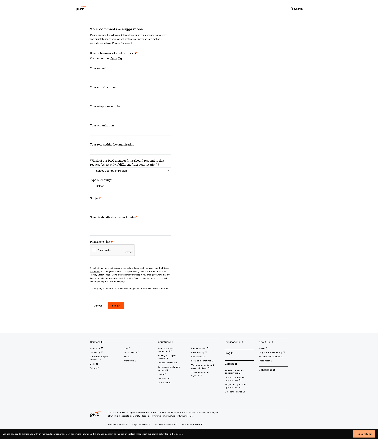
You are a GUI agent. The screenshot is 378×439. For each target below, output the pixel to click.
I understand (364, 434)
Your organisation (102, 125)
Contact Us (114, 281)
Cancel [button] (98, 305)
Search (298, 8)
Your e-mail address (104, 87)
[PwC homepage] (80, 7)
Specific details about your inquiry (113, 217)
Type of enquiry (101, 180)
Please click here (102, 242)
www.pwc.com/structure (163, 416)
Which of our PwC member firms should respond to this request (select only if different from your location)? (127, 163)
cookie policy (158, 434)
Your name (98, 68)
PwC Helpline (154, 288)
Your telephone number (106, 106)
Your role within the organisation (112, 144)
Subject (96, 198)
